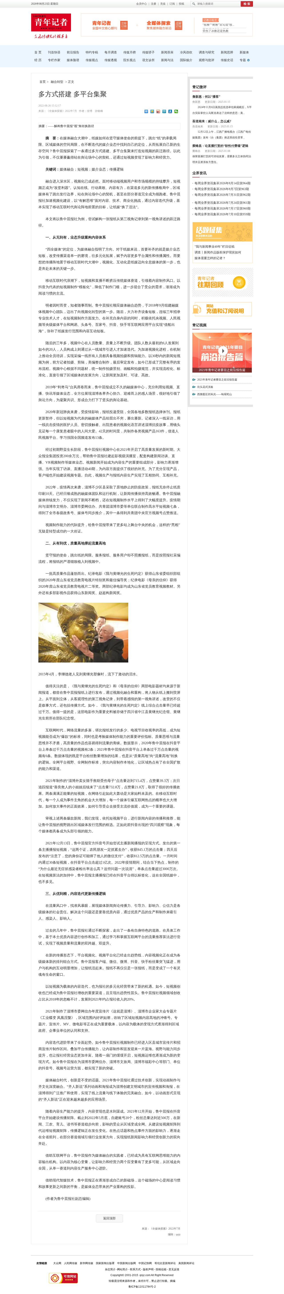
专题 (243, 60)
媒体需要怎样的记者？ (210, 258)
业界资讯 (199, 173)
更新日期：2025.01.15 (217, 101)
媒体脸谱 (73, 60)
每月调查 (111, 52)
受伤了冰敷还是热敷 (216, 31)
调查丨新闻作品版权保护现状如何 (218, 252)
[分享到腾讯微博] (164, 111)
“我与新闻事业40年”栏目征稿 (215, 246)
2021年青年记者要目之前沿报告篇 (222, 370)
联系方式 (135, 1269)
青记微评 (199, 87)
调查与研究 (206, 52)
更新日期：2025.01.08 (217, 151)
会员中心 (141, 3)
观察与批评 (206, 60)
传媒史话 (227, 60)
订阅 (172, 3)
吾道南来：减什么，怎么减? (211, 121)
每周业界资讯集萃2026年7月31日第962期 (222, 194)
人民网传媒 (70, 1263)
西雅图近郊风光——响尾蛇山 (214, 394)
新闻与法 (167, 60)
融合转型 (57, 82)
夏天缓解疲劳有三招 (216, 26)
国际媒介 (186, 60)
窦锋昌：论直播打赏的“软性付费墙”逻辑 (220, 146)
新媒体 (244, 52)
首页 (42, 82)
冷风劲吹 (186, 52)
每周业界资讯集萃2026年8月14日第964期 (222, 183)
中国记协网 (145, 1263)
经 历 (37, 60)
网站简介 (122, 1269)
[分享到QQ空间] (152, 111)
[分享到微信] (176, 111)
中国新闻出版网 (126, 1263)
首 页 (37, 52)
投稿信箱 (161, 1269)
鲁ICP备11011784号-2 (142, 1286)
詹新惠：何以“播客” (206, 96)
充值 (163, 3)
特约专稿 (92, 52)
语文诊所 (148, 60)
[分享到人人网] (170, 111)
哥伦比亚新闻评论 (165, 1263)
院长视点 (129, 60)
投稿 (181, 3)
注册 (153, 3)
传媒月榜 (129, 52)
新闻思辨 (227, 52)
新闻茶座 (167, 52)
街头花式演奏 (205, 387)
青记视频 (199, 325)
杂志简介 (110, 1269)
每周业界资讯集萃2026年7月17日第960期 (222, 208)
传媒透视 (111, 60)
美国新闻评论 (186, 1263)
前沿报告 (73, 52)
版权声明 (148, 1269)
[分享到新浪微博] (158, 111)
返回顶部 (109, 1218)
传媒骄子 (148, 52)
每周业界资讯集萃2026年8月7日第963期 (222, 189)
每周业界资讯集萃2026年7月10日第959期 (222, 214)
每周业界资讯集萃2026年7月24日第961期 (222, 202)
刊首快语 (54, 52)
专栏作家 (54, 60)
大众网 (57, 1263)
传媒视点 (92, 60)
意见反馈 (174, 1269)
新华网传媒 (86, 1263)
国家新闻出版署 (105, 1263)
